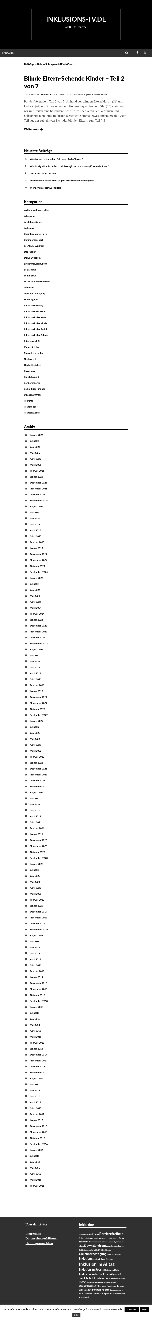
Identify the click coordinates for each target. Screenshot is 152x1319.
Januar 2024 (36, 619)
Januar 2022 (36, 762)
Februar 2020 (37, 899)
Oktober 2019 (37, 923)
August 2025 (36, 506)
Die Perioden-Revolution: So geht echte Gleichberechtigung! (62, 180)
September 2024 (39, 571)
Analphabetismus (33, 221)
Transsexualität (32, 412)
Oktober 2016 (37, 1138)
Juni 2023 (35, 661)
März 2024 (35, 607)
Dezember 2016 (38, 1126)
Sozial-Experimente (34, 388)
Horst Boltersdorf (114, 1254)
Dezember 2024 (38, 554)
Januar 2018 (36, 1048)
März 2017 (35, 1108)
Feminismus (30, 275)
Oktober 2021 (37, 780)
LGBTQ (82, 1282)
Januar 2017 (36, 1120)
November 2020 (38, 846)
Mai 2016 (35, 1167)
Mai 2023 (35, 667)
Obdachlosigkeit (32, 364)
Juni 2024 (35, 589)
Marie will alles (92, 1282)
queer (104, 1286)
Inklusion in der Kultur (36, 317)
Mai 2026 (35, 452)
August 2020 (36, 863)
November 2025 (38, 488)
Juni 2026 (35, 446)
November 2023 (38, 631)
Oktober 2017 (37, 1066)
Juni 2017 (35, 1090)
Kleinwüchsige (31, 347)
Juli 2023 (34, 655)
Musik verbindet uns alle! (43, 173)
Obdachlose (111, 1282)
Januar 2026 (36, 476)
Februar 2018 (37, 1042)
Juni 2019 (35, 947)
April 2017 (35, 1102)
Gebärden (120, 1246)
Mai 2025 (35, 524)
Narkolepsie (30, 358)
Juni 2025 (35, 518)
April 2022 (35, 744)
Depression (30, 251)
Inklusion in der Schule (36, 335)
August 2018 (36, 1006)
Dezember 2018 (38, 983)
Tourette (28, 400)
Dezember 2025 (38, 482)
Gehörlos (29, 287)
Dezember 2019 (38, 911)
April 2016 (35, 1173)
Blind (81, 1238)
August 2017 (36, 1078)
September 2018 (39, 1000)
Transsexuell (84, 1297)
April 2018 (35, 1030)
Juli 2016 (34, 1155)
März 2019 (35, 965)
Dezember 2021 (38, 768)
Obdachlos (102, 1282)
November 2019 (38, 917)
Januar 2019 (36, 977)
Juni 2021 (35, 804)
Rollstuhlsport (31, 376)
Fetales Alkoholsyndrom (37, 281)
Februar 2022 (37, 756)
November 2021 (38, 774)
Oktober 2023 (37, 637)
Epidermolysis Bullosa (35, 263)
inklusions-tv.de (76, 19)
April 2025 (35, 530)
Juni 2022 (35, 732)
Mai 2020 (35, 881)
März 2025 (35, 536)
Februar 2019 (37, 971)
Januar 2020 (36, 905)
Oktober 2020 (37, 852)
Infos (76, 1314)
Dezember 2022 (38, 697)
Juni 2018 (35, 1018)
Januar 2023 (36, 691)
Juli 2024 (34, 583)
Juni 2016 (35, 1161)
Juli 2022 (34, 726)
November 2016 (38, 1132)
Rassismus (29, 370)
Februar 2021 (37, 828)
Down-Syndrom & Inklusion (98, 1242)
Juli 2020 (34, 869)
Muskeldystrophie (33, 353)
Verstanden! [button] (131, 1309)
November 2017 (38, 1060)
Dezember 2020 (38, 840)
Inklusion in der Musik (35, 323)
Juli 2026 (34, 440)
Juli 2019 (34, 941)
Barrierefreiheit (111, 1234)
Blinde (87, 1238)
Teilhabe (96, 1294)
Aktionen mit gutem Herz (37, 210)
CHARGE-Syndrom (34, 245)
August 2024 (36, 577)
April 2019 (35, 959)
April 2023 (35, 673)
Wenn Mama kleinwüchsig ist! (46, 187)
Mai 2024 (35, 595)
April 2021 (35, 816)
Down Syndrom (32, 257)
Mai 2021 (35, 810)
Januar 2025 (36, 548)
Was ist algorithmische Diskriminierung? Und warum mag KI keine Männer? (69, 166)
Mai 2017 (35, 1096)
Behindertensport (33, 239)
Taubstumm (88, 1294)
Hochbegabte (31, 299)
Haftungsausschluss (39, 1243)
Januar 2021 (36, 834)
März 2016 (35, 1179)
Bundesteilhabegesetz (98, 1238)
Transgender (31, 406)
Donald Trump (112, 1238)
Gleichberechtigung (34, 293)
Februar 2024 (37, 613)
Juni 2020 (35, 875)
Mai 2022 (35, 738)
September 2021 (39, 786)
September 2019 (39, 929)
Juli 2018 (34, 1012)
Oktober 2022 (37, 709)
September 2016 (39, 1143)
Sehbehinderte (100, 94)
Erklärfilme (30, 269)
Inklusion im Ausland (35, 311)
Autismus (29, 227)
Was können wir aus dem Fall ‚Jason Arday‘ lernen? (56, 159)
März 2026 (35, 464)
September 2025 (39, 500)
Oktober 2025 (37, 494)
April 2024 (35, 601)
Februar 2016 (37, 1185)
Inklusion (85, 1258)
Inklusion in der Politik (36, 329)
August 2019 (36, 935)
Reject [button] (144, 1309)
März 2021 (35, 822)
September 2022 (39, 714)
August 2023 (36, 649)
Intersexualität (32, 341)
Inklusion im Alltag (33, 305)
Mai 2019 (35, 953)
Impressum (33, 1234)
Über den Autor (37, 1224)
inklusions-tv (46, 94)
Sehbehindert (85, 1289)
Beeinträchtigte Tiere (35, 233)
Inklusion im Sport (91, 1269)
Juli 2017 (34, 1084)
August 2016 (36, 1149)
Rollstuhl (120, 1286)
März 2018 (35, 1036)
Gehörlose (107, 1250)
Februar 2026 (37, 470)
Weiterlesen (33, 129)
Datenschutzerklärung (41, 1238)
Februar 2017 (37, 1114)
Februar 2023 (37, 685)
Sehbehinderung (116, 1290)
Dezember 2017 (38, 1054)
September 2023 (39, 643)
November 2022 (38, 703)
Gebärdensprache (86, 1250)
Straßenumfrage (33, 394)
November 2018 (38, 989)
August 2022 (36, 720)
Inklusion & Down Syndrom (102, 1259)
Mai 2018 (35, 1024)
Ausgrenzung (84, 1234)
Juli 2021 (34, 798)
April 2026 (35, 458)
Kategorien (8, 53)
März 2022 (35, 750)
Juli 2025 (34, 512)
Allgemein (88, 94)
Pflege (99, 1286)
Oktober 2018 (37, 995)
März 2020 (35, 893)
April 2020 (35, 887)
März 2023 (35, 679)
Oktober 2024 (37, 566)
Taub (81, 1293)
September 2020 (39, 857)
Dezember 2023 (38, 625)
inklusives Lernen (103, 1278)
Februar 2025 (37, 542)
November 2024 (38, 560)
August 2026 (36, 434)
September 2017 (39, 1072)
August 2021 (36, 792)
